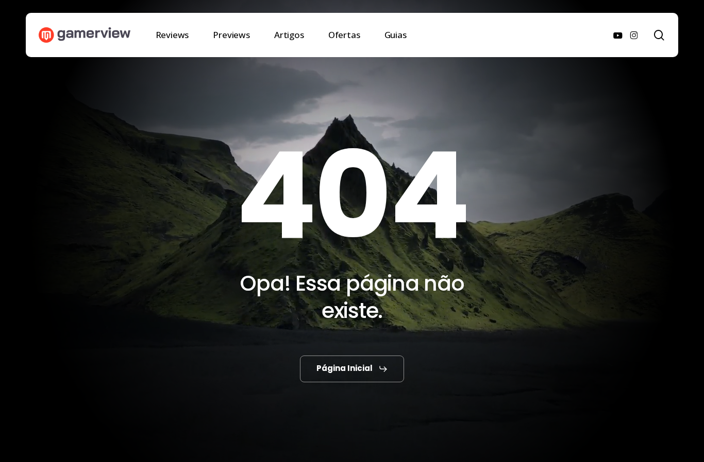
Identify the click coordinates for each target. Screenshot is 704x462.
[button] (352, 369)
